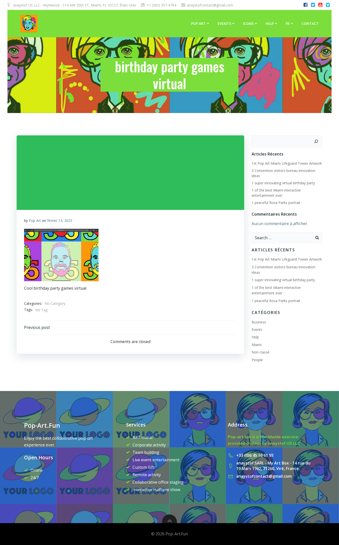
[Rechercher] (316, 141)
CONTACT (310, 23)
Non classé (261, 352)
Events (224, 23)
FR (288, 23)
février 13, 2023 (59, 220)
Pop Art (35, 220)
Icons (248, 23)
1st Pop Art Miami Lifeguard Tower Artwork (287, 163)
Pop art (198, 23)
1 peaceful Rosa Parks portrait (276, 202)
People (257, 359)
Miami (257, 344)
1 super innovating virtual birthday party (283, 183)
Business (259, 322)
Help (270, 23)
